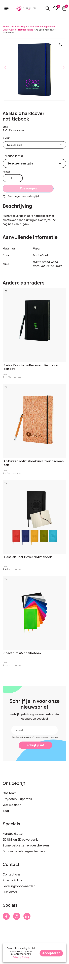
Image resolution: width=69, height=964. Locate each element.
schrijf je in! (35, 745)
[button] (60, 44)
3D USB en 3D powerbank (20, 839)
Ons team (9, 793)
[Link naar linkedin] (26, 916)
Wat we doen (12, 805)
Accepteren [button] (51, 953)
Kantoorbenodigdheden (42, 26)
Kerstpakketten (13, 834)
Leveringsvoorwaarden (19, 886)
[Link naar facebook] (6, 916)
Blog (6, 811)
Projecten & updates (17, 799)
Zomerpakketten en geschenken (26, 845)
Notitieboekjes (25, 29)
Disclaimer (10, 892)
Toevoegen (28, 188)
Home (6, 26)
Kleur (6, 138)
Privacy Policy (12, 880)
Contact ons (11, 874)
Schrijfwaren (9, 29)
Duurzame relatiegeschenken (24, 851)
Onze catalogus (19, 26)
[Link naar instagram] (16, 916)
